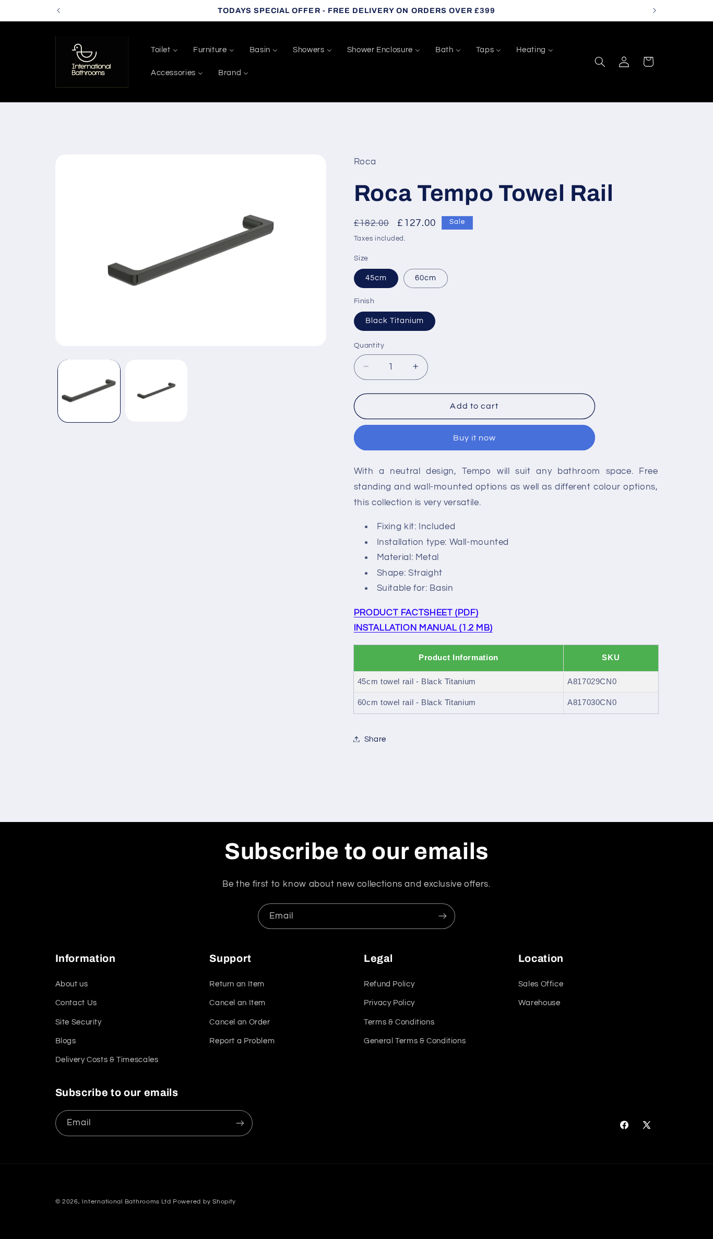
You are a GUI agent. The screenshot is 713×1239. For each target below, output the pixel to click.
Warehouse (539, 1003)
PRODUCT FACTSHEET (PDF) (416, 612)
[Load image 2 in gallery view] (156, 391)
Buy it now (474, 437)
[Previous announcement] (58, 10)
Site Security (78, 1022)
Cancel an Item (237, 1003)
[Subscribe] (443, 916)
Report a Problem (242, 1041)
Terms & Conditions (399, 1022)
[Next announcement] (654, 10)
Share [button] (375, 739)
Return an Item (237, 984)
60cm (425, 277)
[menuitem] (164, 50)
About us (71, 984)
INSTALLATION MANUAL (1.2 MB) (423, 628)
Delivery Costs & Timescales (107, 1060)
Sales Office (541, 984)
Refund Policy (389, 984)
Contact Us (76, 1003)
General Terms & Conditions (415, 1041)
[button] (600, 62)
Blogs (65, 1041)
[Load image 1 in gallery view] (89, 391)
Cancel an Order (239, 1022)
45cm (376, 277)
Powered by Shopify (204, 1202)
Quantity (369, 345)
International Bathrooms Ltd (126, 1202)
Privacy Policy (389, 1003)
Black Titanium (394, 320)
